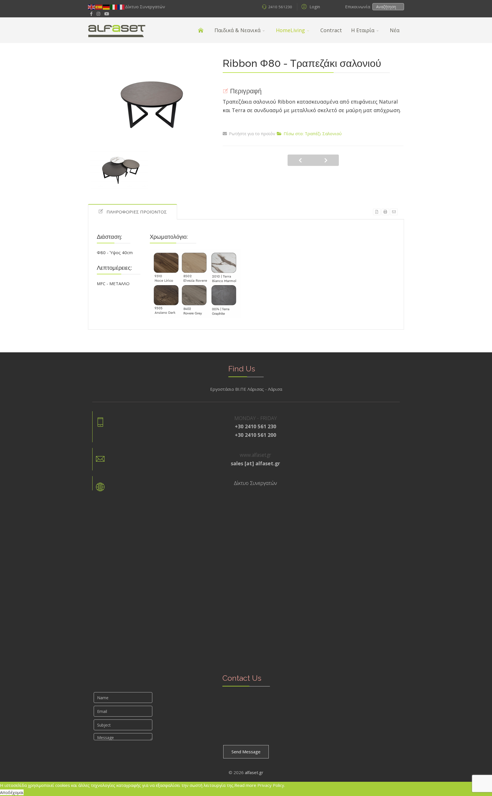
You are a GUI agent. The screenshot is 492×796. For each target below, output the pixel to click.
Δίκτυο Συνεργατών (145, 6)
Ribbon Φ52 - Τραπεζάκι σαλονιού (326, 160)
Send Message (246, 751)
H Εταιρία (362, 30)
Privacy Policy (270, 785)
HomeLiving (290, 30)
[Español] (99, 6)
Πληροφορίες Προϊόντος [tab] (136, 212)
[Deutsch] (106, 6)
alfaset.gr (254, 772)
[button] (310, 6)
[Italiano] (114, 6)
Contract (331, 30)
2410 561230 (280, 6)
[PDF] (377, 212)
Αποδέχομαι (12, 792)
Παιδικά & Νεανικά (237, 30)
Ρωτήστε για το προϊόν (252, 133)
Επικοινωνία (358, 6)
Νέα (394, 30)
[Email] (394, 212)
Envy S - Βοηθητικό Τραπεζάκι (300, 160)
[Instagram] (98, 14)
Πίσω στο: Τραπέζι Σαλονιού (313, 133)
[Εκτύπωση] (385, 212)
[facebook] (91, 14)
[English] (91, 6)
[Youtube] (106, 14)
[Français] (121, 6)
